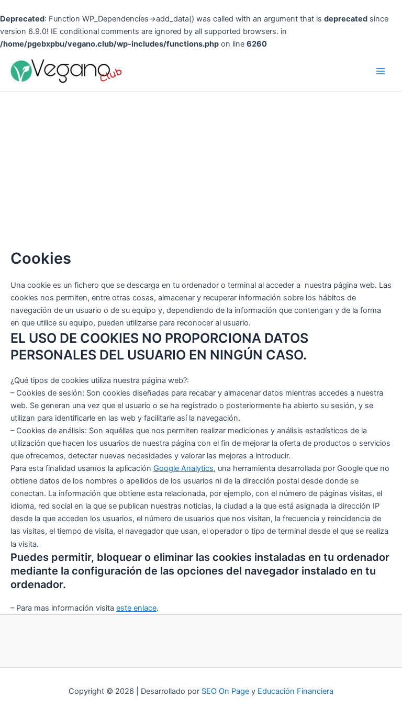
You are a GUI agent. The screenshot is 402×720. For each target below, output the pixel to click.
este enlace (136, 608)
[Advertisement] (201, 170)
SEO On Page (225, 691)
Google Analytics (183, 468)
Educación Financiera (295, 691)
